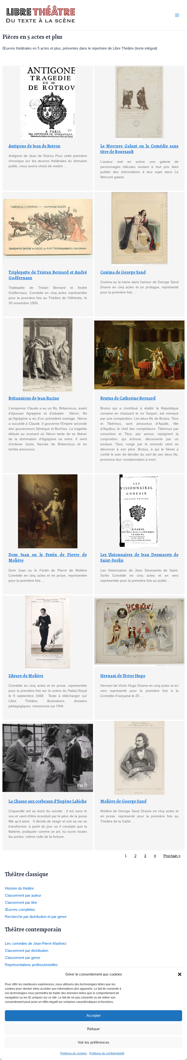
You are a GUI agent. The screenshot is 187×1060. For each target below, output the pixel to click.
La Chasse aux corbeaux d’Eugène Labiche (48, 801)
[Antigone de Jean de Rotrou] (47, 103)
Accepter (93, 1015)
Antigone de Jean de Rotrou (34, 146)
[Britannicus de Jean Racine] (47, 355)
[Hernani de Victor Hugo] (139, 632)
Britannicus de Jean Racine (34, 398)
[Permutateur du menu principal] (177, 15)
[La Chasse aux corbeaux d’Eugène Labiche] (47, 758)
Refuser (93, 1029)
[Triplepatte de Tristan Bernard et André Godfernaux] (47, 229)
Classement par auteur (23, 895)
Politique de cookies (73, 1053)
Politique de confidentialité (106, 1053)
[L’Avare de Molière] (47, 632)
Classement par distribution (26, 951)
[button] (179, 974)
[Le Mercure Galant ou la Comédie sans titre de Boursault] (139, 103)
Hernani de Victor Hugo (122, 676)
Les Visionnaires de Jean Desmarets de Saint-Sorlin (139, 557)
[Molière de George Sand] (139, 758)
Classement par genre (22, 958)
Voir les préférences (93, 1042)
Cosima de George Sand (123, 272)
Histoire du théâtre (19, 888)
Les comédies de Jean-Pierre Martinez (35, 944)
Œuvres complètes (20, 910)
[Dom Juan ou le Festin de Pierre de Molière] (47, 511)
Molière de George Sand (123, 801)
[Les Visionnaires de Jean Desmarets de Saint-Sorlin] (139, 511)
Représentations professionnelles (31, 965)
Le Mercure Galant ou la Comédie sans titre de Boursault (139, 149)
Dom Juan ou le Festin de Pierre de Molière (48, 557)
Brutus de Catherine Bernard (128, 398)
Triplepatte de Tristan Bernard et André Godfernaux (48, 275)
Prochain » (171, 856)
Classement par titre (21, 902)
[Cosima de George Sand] (139, 229)
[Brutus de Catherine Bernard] (139, 355)
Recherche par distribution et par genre (35, 917)
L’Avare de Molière (26, 676)
